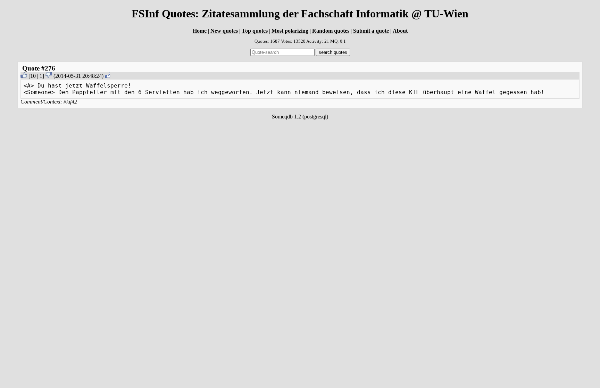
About (400, 31)
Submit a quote (371, 31)
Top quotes (255, 31)
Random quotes (330, 31)
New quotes (224, 31)
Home (200, 31)
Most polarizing (290, 31)
